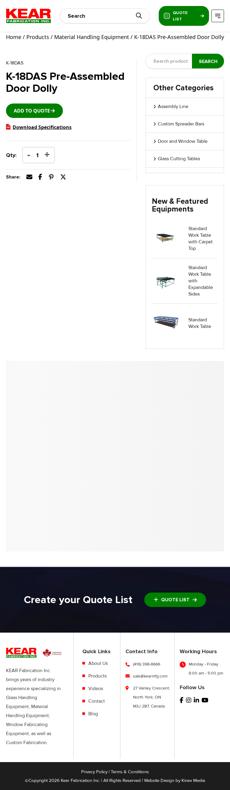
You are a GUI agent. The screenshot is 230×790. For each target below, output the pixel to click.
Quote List (180, 16)
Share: (13, 177)
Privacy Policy (94, 771)
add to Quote (32, 110)
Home (13, 37)
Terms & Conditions (130, 771)
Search (208, 62)
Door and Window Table (183, 141)
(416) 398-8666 (146, 664)
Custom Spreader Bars (181, 124)
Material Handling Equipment (91, 37)
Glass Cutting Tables (179, 159)
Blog (93, 714)
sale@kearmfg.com (150, 676)
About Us (98, 663)
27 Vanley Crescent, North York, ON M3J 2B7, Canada (151, 697)
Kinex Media (193, 780)
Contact (96, 701)
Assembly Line (173, 107)
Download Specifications (42, 127)
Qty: (11, 155)
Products (37, 37)
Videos (95, 689)
